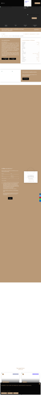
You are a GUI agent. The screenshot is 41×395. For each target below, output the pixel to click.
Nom (11, 173)
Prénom (3, 173)
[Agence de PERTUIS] (27, 3)
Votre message (4, 180)
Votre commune (4, 178)
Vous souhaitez (12, 177)
